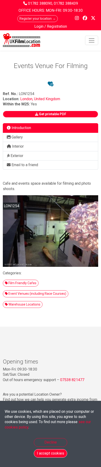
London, (27, 99)
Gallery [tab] (17, 137)
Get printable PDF (52, 114)
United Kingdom (47, 99)
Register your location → (37, 18)
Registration (57, 26)
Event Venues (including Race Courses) (37, 293)
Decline (50, 442)
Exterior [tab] (16, 155)
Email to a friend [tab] (24, 165)
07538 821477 (72, 380)
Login (39, 26)
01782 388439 (66, 3)
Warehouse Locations (24, 304)
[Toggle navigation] (91, 40)
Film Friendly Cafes (22, 283)
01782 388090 (40, 3)
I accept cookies (50, 453)
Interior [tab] (17, 146)
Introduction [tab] (21, 128)
